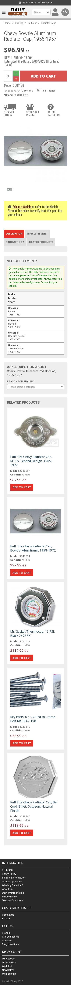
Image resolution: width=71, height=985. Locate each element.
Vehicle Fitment (37, 233)
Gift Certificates (10, 936)
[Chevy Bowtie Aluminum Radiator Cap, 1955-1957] (35, 150)
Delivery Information (13, 892)
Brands (6, 932)
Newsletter (8, 970)
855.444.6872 (28, 2)
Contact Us (46, 2)
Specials (7, 940)
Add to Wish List (17, 94)
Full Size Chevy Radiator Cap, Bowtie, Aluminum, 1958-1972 (33, 548)
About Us (7, 889)
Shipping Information (13, 877)
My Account (8, 958)
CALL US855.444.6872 (54, 113)
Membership (9, 973)
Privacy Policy (9, 896)
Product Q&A (15, 242)
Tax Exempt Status (12, 881)
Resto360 (7, 870)
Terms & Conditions (12, 900)
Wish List (7, 966)
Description (14, 233)
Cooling (19, 23)
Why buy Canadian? (12, 885)
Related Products (40, 242)
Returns (6, 918)
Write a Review (46, 90)
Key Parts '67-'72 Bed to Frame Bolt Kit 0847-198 (32, 719)
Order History (9, 962)
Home (7, 23)
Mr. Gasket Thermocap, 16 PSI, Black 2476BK (32, 633)
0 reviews (27, 90)
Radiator (32, 23)
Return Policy (9, 873)
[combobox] (35, 386)
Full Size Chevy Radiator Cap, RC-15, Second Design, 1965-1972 (31, 460)
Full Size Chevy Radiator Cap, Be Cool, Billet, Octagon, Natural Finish (33, 806)
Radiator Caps (48, 23)
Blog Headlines (10, 944)
